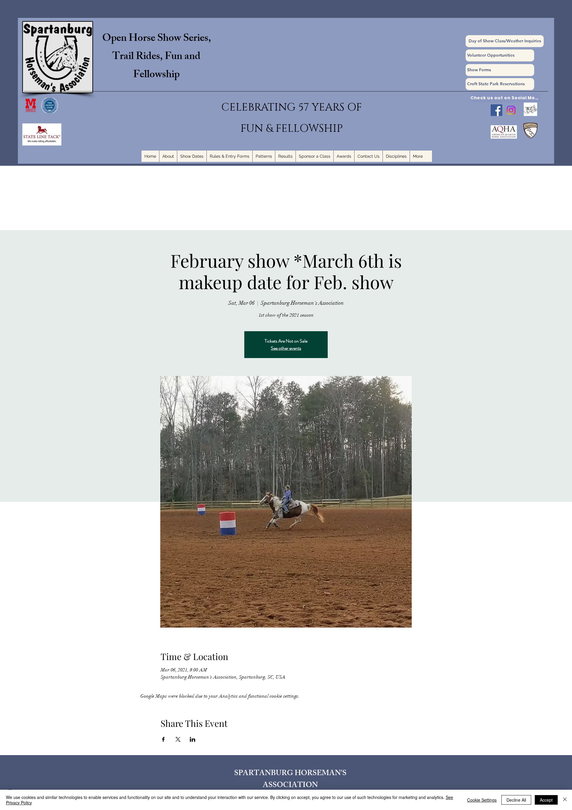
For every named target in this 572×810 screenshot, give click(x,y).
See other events (286, 348)
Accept (546, 800)
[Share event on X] (178, 739)
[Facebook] (496, 110)
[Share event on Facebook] (163, 739)
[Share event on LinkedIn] (192, 739)
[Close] (564, 799)
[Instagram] (511, 110)
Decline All (516, 800)
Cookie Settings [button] (482, 800)
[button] (500, 70)
